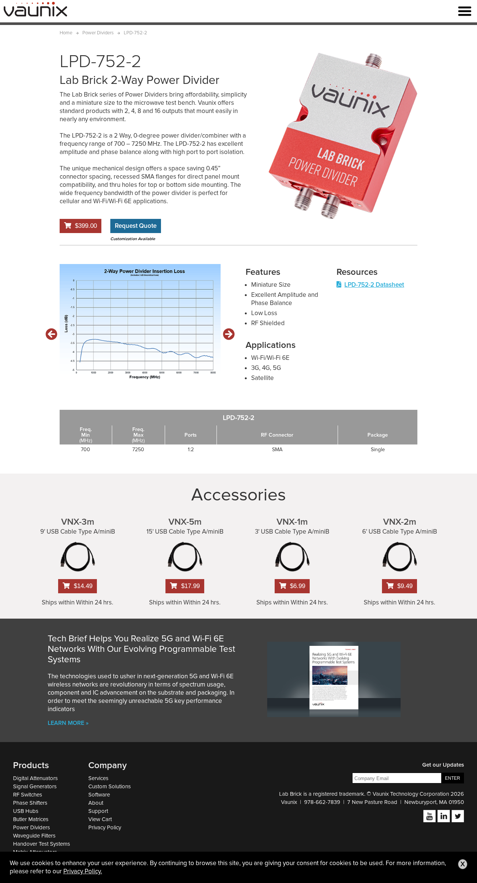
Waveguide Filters (34, 835)
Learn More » (68, 723)
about (95, 802)
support (98, 811)
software (99, 794)
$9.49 (405, 586)
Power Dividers (31, 827)
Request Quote (136, 226)
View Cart (100, 819)
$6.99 (297, 586)
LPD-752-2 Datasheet (374, 285)
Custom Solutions (109, 786)
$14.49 (83, 586)
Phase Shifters (30, 802)
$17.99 (190, 586)
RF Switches (27, 794)
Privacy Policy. (82, 871)
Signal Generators (35, 786)
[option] (140, 322)
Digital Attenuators (35, 778)
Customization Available (132, 238)
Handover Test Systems (41, 843)
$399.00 (86, 225)
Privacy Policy (104, 827)
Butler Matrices (30, 819)
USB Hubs (25, 811)
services (98, 778)
